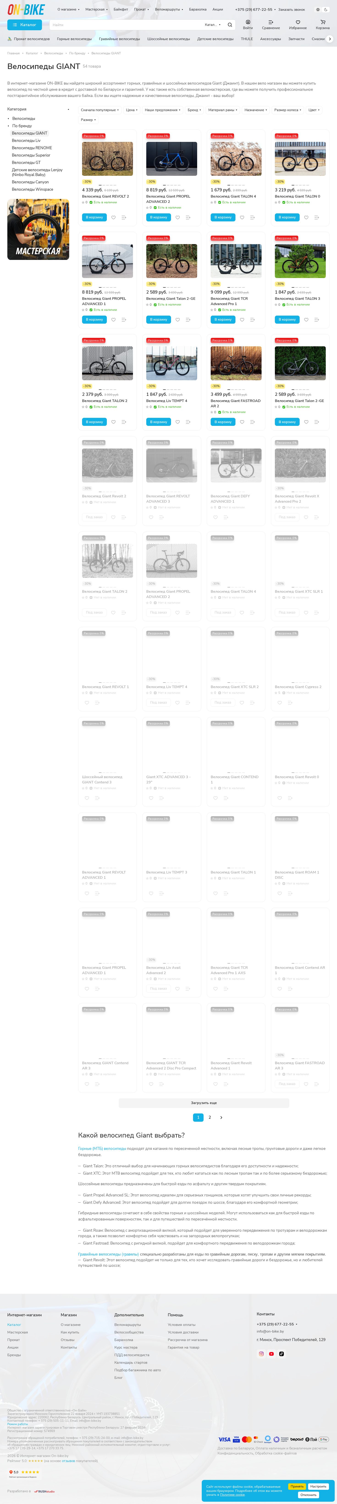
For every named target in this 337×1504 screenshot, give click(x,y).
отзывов (68, 1461)
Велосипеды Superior (31, 155)
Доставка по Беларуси (236, 1448)
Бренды (14, 1355)
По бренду (22, 126)
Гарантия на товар (183, 1347)
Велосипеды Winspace (32, 189)
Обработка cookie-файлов (276, 1453)
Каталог (14, 1324)
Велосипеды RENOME (32, 148)
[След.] (221, 1117)
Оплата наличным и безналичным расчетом (291, 1448)
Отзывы (68, 1339)
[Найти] (230, 24)
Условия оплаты (182, 1324)
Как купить (70, 1332)
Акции (12, 1347)
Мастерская (17, 1332)
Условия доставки (183, 1332)
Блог (118, 1377)
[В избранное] (113, 217)
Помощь (175, 1315)
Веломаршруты (127, 1324)
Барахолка (123, 1339)
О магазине (71, 1324)
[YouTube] (271, 1353)
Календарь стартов (130, 1362)
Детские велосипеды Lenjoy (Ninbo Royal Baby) (37, 172)
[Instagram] (261, 1353)
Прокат (13, 1339)
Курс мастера (126, 1347)
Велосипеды (23, 118)
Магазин (69, 1315)
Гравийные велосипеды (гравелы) (108, 1254)
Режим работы (17, 1424)
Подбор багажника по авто (137, 1370)
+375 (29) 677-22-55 (253, 10)
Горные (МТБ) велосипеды (102, 1148)
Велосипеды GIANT (29, 133)
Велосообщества (129, 1332)
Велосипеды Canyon (30, 182)
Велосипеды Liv (26, 140)
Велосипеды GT (26, 162)
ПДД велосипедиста (131, 1355)
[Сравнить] (124, 217)
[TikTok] (281, 1353)
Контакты (69, 1347)
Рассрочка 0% (94, 136)
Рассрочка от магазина (188, 1339)
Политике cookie (232, 1495)
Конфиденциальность (235, 1453)
